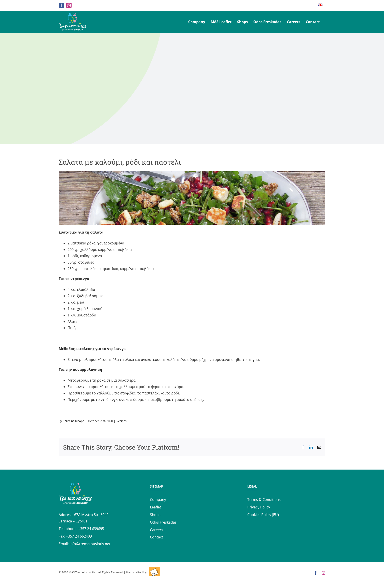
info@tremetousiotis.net (90, 543)
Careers (156, 529)
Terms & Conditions (264, 499)
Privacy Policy (258, 507)
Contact (156, 537)
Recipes (121, 421)
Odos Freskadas (163, 522)
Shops (155, 514)
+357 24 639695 (91, 528)
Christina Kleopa (73, 421)
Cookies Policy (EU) (263, 514)
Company (158, 499)
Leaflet (155, 507)
